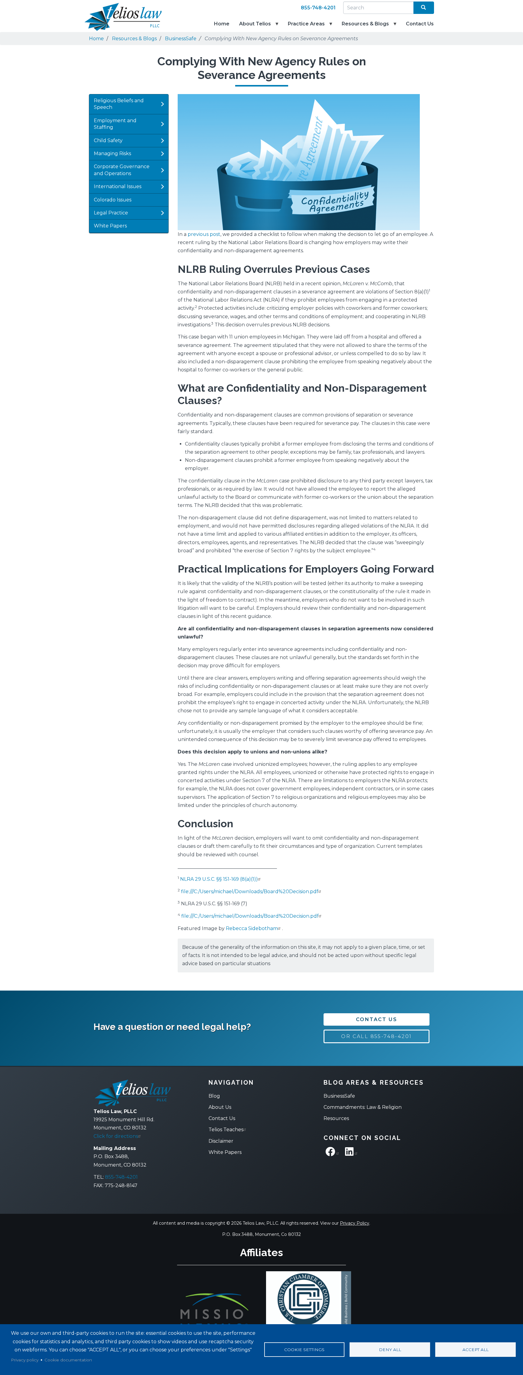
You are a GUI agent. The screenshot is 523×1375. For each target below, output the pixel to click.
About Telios (252, 26)
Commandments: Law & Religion (363, 1107)
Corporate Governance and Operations (122, 170)
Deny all (390, 1349)
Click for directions (116, 1136)
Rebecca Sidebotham (252, 928)
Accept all (475, 1349)
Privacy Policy (354, 1223)
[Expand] (162, 104)
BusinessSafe (180, 38)
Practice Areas (304, 26)
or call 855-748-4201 (376, 1036)
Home (221, 24)
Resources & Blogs (363, 26)
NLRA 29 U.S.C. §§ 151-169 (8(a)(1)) (219, 879)
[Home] (119, 17)
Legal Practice (111, 213)
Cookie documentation (68, 1359)
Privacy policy (24, 1359)
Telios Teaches (226, 1129)
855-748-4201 (318, 8)
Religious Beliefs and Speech (119, 104)
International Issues (117, 186)
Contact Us (420, 24)
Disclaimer (221, 1141)
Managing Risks (112, 153)
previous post (204, 234)
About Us (220, 1107)
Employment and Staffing (115, 124)
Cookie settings (304, 1349)
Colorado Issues (112, 200)
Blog (214, 1096)
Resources (336, 1118)
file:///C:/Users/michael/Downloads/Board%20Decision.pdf (249, 891)
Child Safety (108, 140)
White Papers (110, 226)
